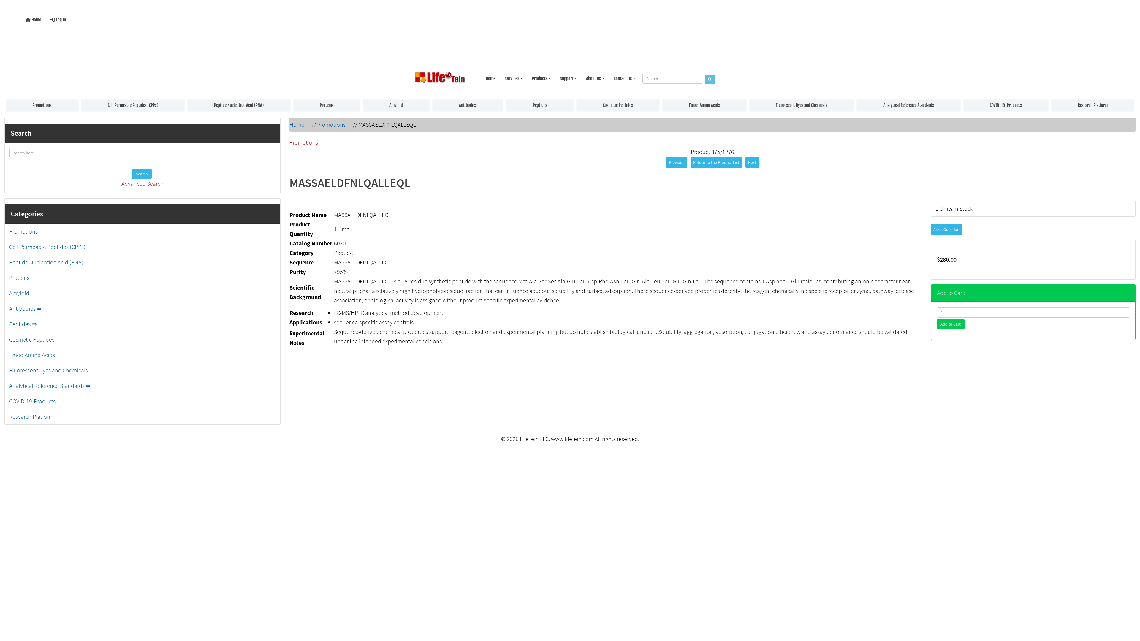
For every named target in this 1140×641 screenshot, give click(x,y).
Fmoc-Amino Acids (704, 105)
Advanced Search (142, 183)
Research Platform (1093, 105)
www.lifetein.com (572, 438)
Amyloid (396, 105)
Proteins (327, 105)
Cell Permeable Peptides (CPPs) (133, 105)
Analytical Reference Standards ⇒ (50, 385)
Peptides (540, 105)
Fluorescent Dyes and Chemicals (801, 105)
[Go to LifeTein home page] (440, 78)
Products (539, 78)
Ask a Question (946, 229)
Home (36, 20)
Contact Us (623, 78)
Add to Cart (950, 324)
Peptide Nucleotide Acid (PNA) (239, 105)
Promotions (42, 105)
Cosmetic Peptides (618, 105)
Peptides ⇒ (23, 324)
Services (512, 78)
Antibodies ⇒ (25, 308)
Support (567, 78)
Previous (676, 162)
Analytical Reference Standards (909, 105)
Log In (60, 20)
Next (752, 162)
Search (142, 174)
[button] (1129, 612)
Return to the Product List (716, 162)
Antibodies (468, 105)
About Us (593, 78)
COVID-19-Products (1006, 105)
